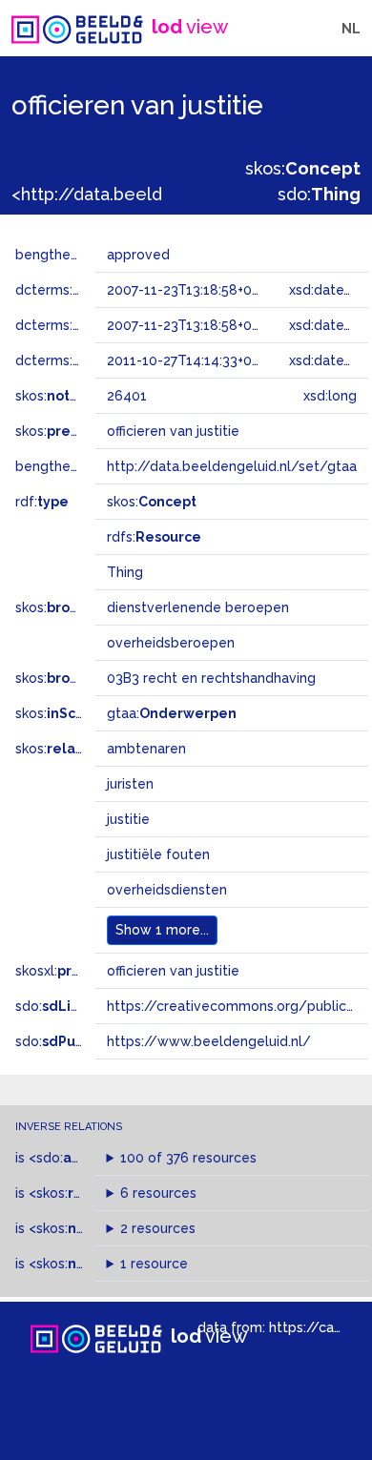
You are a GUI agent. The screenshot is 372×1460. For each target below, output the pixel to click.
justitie (128, 819)
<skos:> (79, 1193)
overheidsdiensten (167, 889)
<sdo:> (70, 1157)
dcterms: (94, 290)
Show (162, 929)
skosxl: (71, 970)
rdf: (42, 501)
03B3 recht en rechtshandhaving (211, 678)
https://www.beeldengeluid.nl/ (209, 1041)
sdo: (319, 194)
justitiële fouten (158, 854)
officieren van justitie (173, 970)
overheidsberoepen (171, 642)
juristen (130, 784)
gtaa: (172, 713)
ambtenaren (146, 748)
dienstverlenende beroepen (198, 607)
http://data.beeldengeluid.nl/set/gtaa (232, 466)
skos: (303, 168)
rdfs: (154, 537)
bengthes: (68, 254)
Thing (125, 572)
